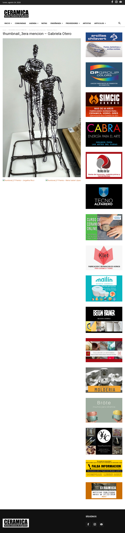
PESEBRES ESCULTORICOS (17, 30)
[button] (119, 23)
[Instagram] (116, 1)
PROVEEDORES (72, 23)
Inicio (7, 23)
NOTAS (44, 23)
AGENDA (32, 23)
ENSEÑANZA (56, 23)
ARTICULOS (99, 23)
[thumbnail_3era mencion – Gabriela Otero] (42, 176)
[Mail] (120, 1)
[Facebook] (112, 1)
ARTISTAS (87, 23)
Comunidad (20, 23)
